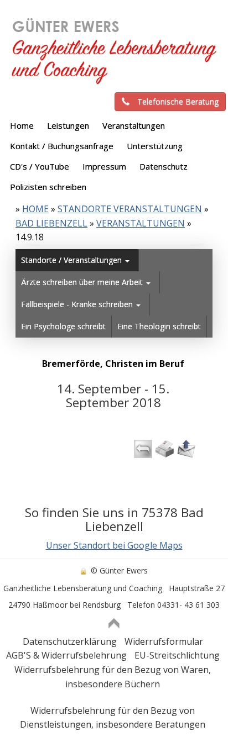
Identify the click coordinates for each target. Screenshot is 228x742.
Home (35, 209)
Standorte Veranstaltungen (130, 209)
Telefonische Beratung (178, 101)
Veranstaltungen (140, 223)
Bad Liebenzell (51, 223)
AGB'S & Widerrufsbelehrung (66, 655)
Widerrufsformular (164, 641)
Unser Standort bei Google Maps (114, 545)
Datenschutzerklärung (70, 641)
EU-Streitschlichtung (177, 655)
